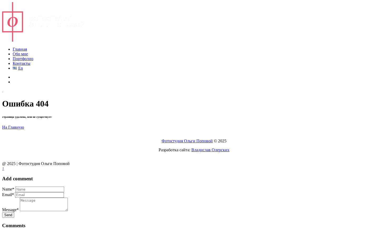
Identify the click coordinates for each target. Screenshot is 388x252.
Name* (8, 189)
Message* (10, 209)
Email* (8, 194)
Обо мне (20, 54)
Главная (20, 49)
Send (8, 215)
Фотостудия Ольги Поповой (187, 141)
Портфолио (23, 58)
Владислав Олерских (210, 150)
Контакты (21, 63)
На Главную (13, 127)
